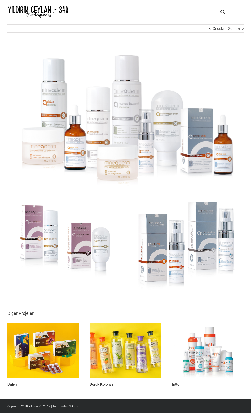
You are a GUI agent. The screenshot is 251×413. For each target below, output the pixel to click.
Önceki (218, 29)
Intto (175, 384)
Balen (12, 384)
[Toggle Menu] (240, 12)
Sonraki (234, 29)
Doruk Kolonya (101, 384)
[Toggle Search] (222, 11)
